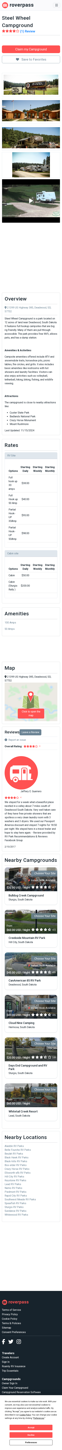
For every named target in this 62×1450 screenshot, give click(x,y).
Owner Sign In (9, 1383)
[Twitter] (12, 1342)
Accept (31, 1427)
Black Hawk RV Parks (16, 1157)
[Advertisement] (31, 258)
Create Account (10, 1357)
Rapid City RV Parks (16, 1195)
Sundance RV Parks (15, 1210)
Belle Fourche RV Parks (18, 1149)
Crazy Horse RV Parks (17, 1168)
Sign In (6, 1361)
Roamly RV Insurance (13, 1366)
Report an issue (17, 739)
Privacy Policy (10, 1314)
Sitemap (6, 1327)
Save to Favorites (33, 59)
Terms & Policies (11, 1323)
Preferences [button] (38, 1418)
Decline (31, 1435)
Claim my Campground (31, 49)
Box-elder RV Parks (16, 1165)
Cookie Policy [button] (25, 1415)
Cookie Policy (9, 1318)
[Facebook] (5, 1342)
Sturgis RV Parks (14, 1207)
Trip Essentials (10, 1370)
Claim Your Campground (15, 1387)
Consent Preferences (14, 1332)
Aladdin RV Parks (14, 1146)
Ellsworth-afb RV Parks (18, 1172)
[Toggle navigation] (56, 5)
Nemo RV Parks (13, 1188)
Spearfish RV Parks (15, 1203)
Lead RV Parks (13, 1184)
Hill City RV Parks (14, 1176)
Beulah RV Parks (14, 1153)
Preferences (31, 1442)
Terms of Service (11, 1309)
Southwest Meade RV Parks (20, 1199)
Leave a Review (30, 732)
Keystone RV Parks (15, 1180)
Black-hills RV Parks (16, 1161)
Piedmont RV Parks (15, 1191)
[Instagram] (19, 1342)
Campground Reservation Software (21, 1392)
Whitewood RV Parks (16, 1214)
